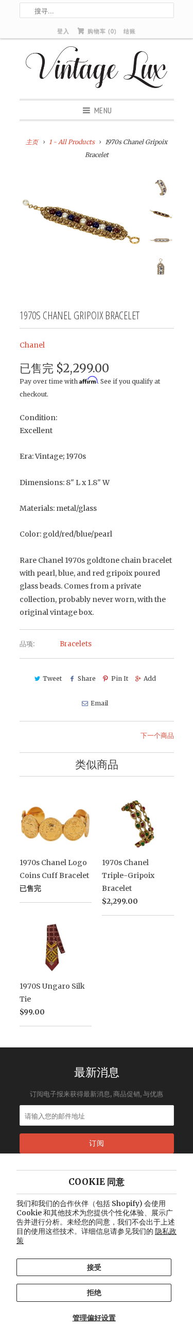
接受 (94, 1267)
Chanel (32, 345)
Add (150, 678)
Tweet (52, 678)
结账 (130, 31)
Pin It (119, 678)
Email (99, 703)
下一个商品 (157, 735)
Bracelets (76, 644)
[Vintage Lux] (96, 68)
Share (86, 678)
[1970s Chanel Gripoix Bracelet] (81, 222)
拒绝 (94, 1292)
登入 (63, 31)
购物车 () (101, 31)
